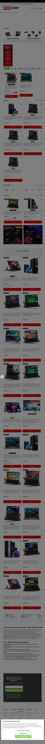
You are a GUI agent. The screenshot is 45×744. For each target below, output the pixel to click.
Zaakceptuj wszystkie (23, 736)
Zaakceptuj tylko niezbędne (23, 730)
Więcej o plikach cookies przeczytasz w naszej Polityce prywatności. (22, 727)
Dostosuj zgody (23, 733)
